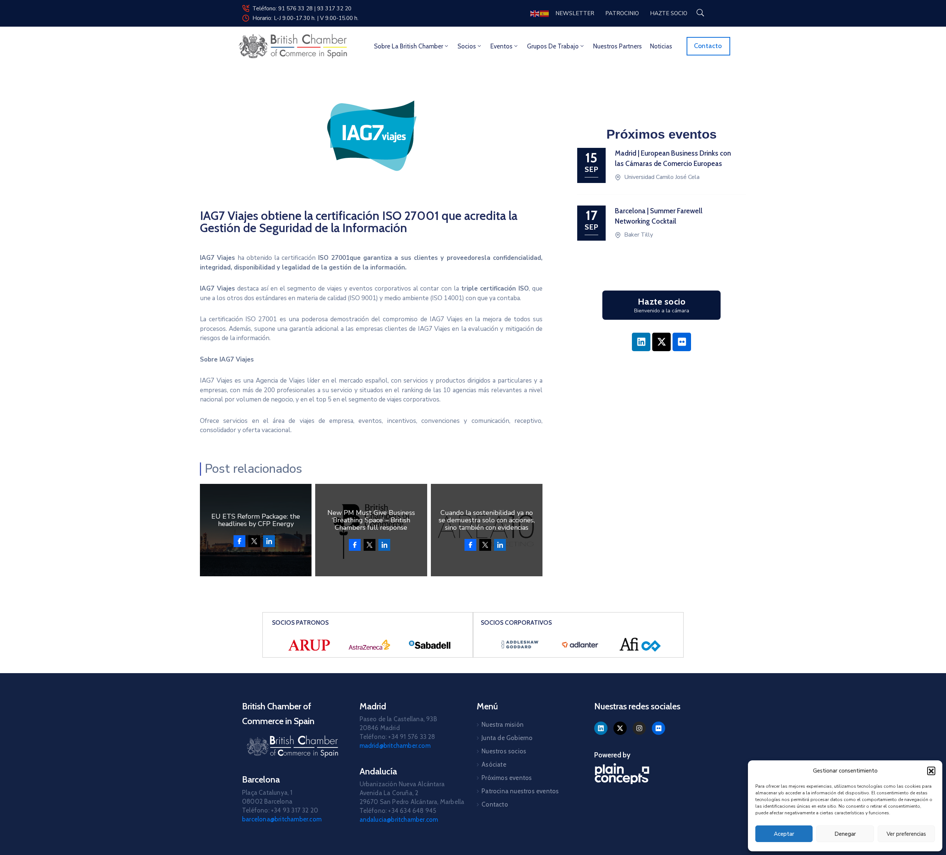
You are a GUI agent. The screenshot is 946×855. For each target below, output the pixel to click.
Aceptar (784, 834)
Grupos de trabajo (553, 46)
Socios (466, 46)
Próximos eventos (506, 777)
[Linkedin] (641, 342)
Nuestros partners (617, 46)
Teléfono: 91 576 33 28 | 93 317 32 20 (301, 8)
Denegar (845, 834)
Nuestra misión (502, 724)
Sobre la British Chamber (408, 46)
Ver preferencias (906, 834)
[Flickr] (682, 342)
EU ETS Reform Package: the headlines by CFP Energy (255, 520)
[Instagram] (639, 728)
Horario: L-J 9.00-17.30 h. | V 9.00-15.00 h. (305, 18)
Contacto (494, 804)
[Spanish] (544, 13)
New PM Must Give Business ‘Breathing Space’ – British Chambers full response (371, 520)
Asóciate (493, 764)
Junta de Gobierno (506, 738)
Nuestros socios (503, 751)
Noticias (661, 46)
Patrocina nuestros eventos (520, 791)
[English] (535, 13)
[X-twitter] (661, 342)
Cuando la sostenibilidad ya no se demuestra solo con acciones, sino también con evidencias (487, 520)
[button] (931, 770)
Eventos (501, 46)
